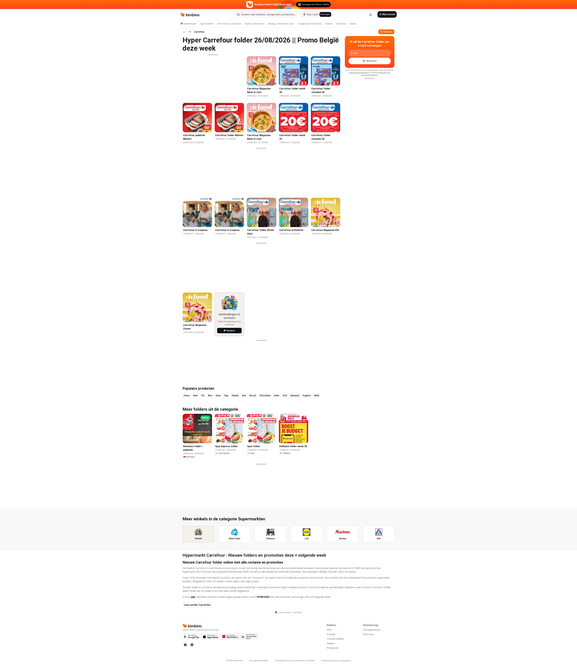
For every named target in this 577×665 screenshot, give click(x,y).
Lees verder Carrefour (197, 604)
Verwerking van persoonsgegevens (336, 660)
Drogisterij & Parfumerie (310, 23)
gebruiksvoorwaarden (358, 72)
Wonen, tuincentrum (255, 23)
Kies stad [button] (312, 14)
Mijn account (388, 14)
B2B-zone (368, 634)
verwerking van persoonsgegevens (375, 73)
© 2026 (234, 660)
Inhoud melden (335, 638)
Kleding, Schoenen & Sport (281, 23)
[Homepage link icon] (276, 612)
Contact (331, 634)
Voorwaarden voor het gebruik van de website (294, 660)
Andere (328, 23)
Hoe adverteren (372, 629)
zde (193, 597)
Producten (341, 23)
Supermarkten (207, 23)
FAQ (329, 629)
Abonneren (388, 31)
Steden (352, 23)
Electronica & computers (229, 23)
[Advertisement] (213, 77)
